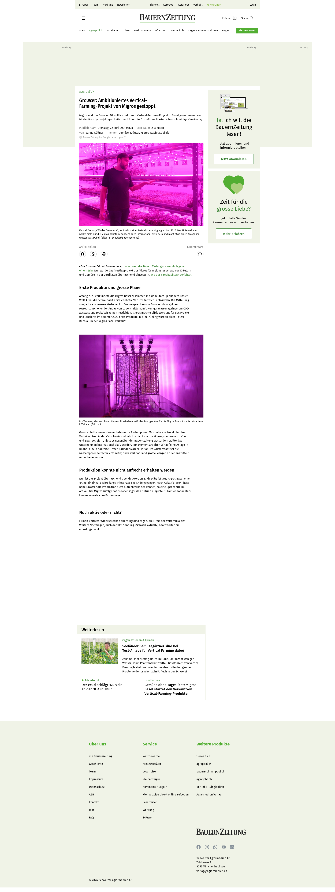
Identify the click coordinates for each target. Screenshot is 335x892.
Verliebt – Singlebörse (210, 786)
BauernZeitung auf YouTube (224, 847)
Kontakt (94, 802)
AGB (91, 794)
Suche (244, 18)
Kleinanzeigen (152, 779)
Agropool (168, 4)
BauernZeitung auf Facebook (198, 847)
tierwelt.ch (203, 756)
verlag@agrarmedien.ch (211, 871)
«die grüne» (213, 4)
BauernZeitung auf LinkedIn (232, 847)
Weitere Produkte (213, 744)
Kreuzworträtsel (152, 763)
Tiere (126, 30)
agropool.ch (203, 763)
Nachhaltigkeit (159, 132)
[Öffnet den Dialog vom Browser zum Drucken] (104, 254)
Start (82, 30)
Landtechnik (177, 30)
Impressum (96, 779)
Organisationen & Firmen (203, 30)
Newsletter (123, 4)
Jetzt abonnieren (234, 159)
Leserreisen (150, 771)
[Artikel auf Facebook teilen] (82, 254)
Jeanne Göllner (94, 132)
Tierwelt (154, 4)
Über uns (97, 744)
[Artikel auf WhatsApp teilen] (93, 254)
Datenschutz (97, 786)
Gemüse (124, 132)
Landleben (113, 30)
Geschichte (96, 763)
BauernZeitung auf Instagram (207, 847)
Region (226, 30)
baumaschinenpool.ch (210, 771)
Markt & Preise (142, 30)
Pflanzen (160, 30)
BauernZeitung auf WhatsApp (215, 847)
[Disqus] (141, 577)
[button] (83, 18)
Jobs (91, 809)
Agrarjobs (183, 4)
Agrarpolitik (96, 30)
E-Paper (83, 4)
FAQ (91, 817)
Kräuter (134, 132)
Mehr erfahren (234, 234)
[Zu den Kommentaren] (200, 254)
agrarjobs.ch (204, 779)
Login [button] (253, 4)
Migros (145, 132)
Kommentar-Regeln (155, 786)
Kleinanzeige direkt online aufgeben (166, 794)
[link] (161, 648)
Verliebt (197, 4)
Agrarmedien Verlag (208, 794)
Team (95, 4)
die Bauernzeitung (100, 756)
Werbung (107, 4)
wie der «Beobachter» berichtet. (171, 274)
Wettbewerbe (151, 756)
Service (150, 744)
